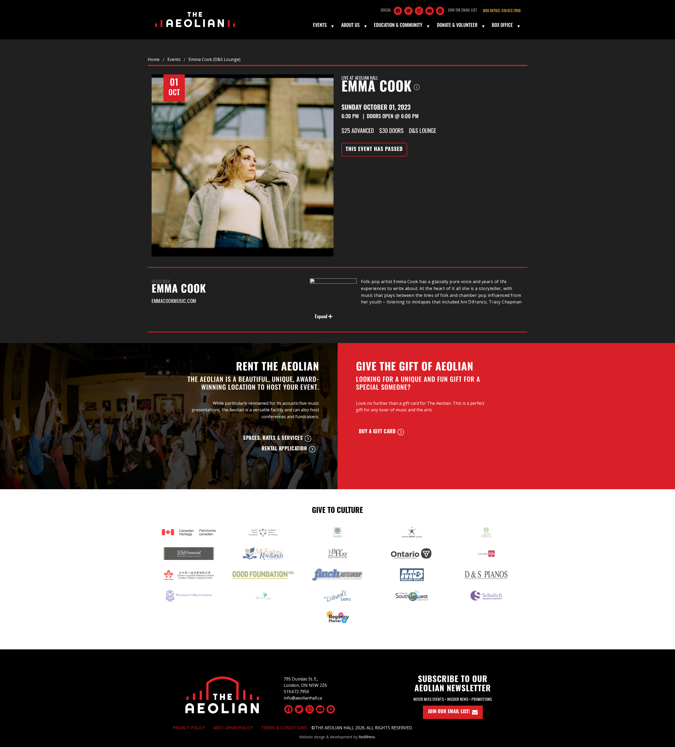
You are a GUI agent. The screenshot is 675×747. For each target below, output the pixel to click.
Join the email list (462, 11)
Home (154, 59)
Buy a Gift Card (377, 432)
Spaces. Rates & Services (273, 438)
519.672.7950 (296, 691)
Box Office (502, 25)
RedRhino (367, 736)
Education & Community (398, 25)
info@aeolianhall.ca (303, 698)
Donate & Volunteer (457, 25)
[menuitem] (323, 26)
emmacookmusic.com (174, 300)
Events (320, 25)
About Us (350, 25)
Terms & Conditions (284, 728)
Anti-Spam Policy (233, 728)
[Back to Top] (222, 694)
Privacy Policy (189, 728)
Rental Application (284, 449)
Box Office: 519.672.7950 (501, 11)
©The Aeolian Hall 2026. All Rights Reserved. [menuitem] (362, 728)
